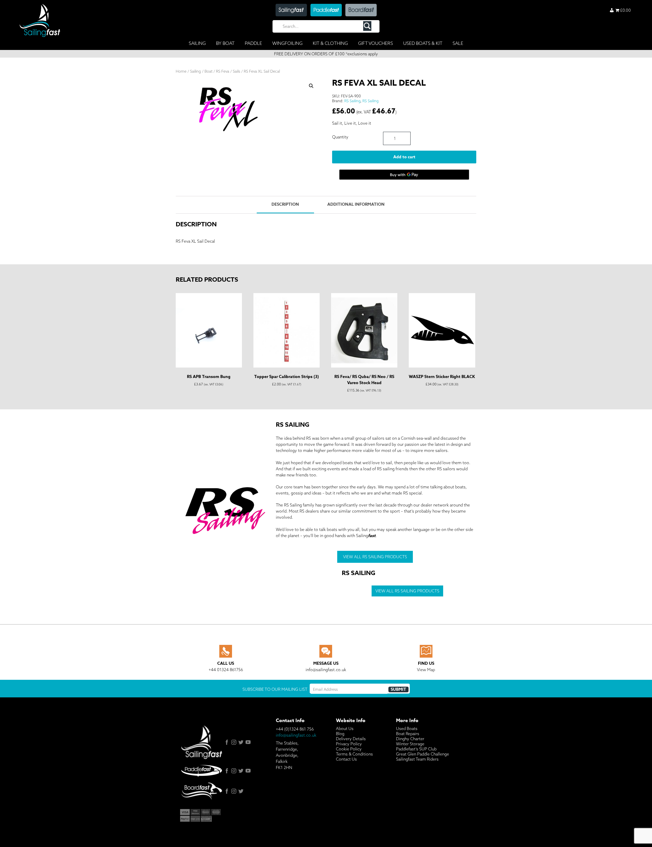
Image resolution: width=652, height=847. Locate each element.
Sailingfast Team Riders (417, 759)
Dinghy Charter (410, 738)
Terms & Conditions (354, 754)
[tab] (285, 204)
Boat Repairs (407, 733)
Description (285, 204)
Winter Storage (410, 743)
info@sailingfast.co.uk (296, 735)
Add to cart (404, 157)
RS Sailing (352, 100)
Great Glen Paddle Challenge (422, 754)
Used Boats (406, 728)
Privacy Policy (349, 743)
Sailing (195, 71)
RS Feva (222, 71)
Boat (208, 71)
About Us (345, 728)
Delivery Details (351, 738)
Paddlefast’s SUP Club (416, 748)
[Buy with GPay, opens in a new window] (404, 175)
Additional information (356, 204)
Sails (236, 71)
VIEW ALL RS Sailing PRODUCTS (375, 556)
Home (181, 71)
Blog (340, 733)
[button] (311, 85)
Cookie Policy (349, 748)
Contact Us (346, 759)
